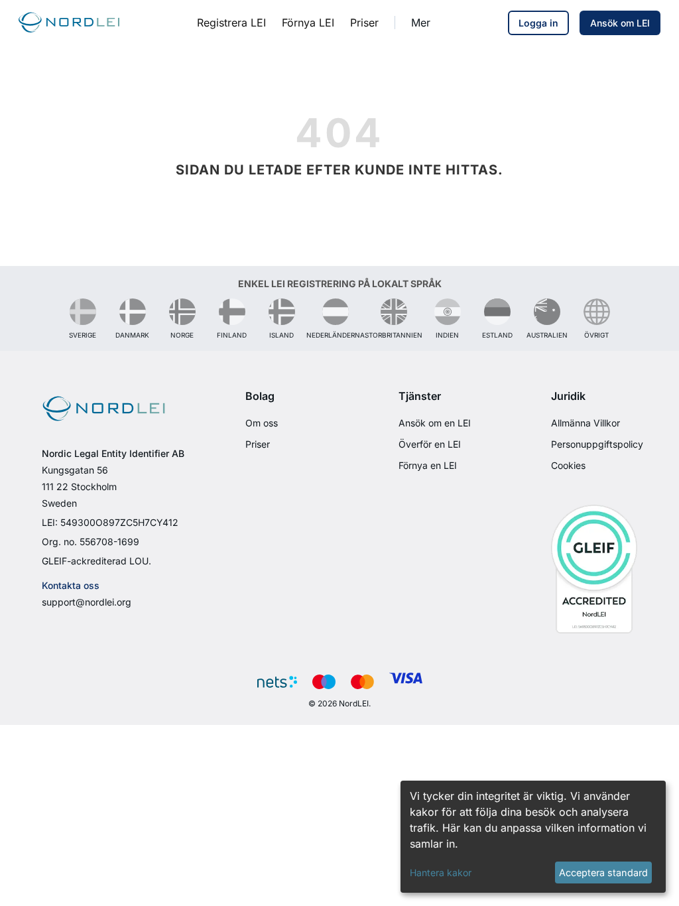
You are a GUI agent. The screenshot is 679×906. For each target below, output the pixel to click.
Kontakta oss (70, 585)
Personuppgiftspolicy (597, 444)
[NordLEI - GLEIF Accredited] (594, 568)
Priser (257, 444)
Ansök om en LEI (435, 422)
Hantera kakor (440, 872)
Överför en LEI (430, 444)
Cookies (568, 465)
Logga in (538, 23)
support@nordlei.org (86, 602)
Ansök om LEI (620, 23)
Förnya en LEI (428, 465)
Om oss (261, 422)
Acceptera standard (603, 872)
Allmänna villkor (585, 422)
